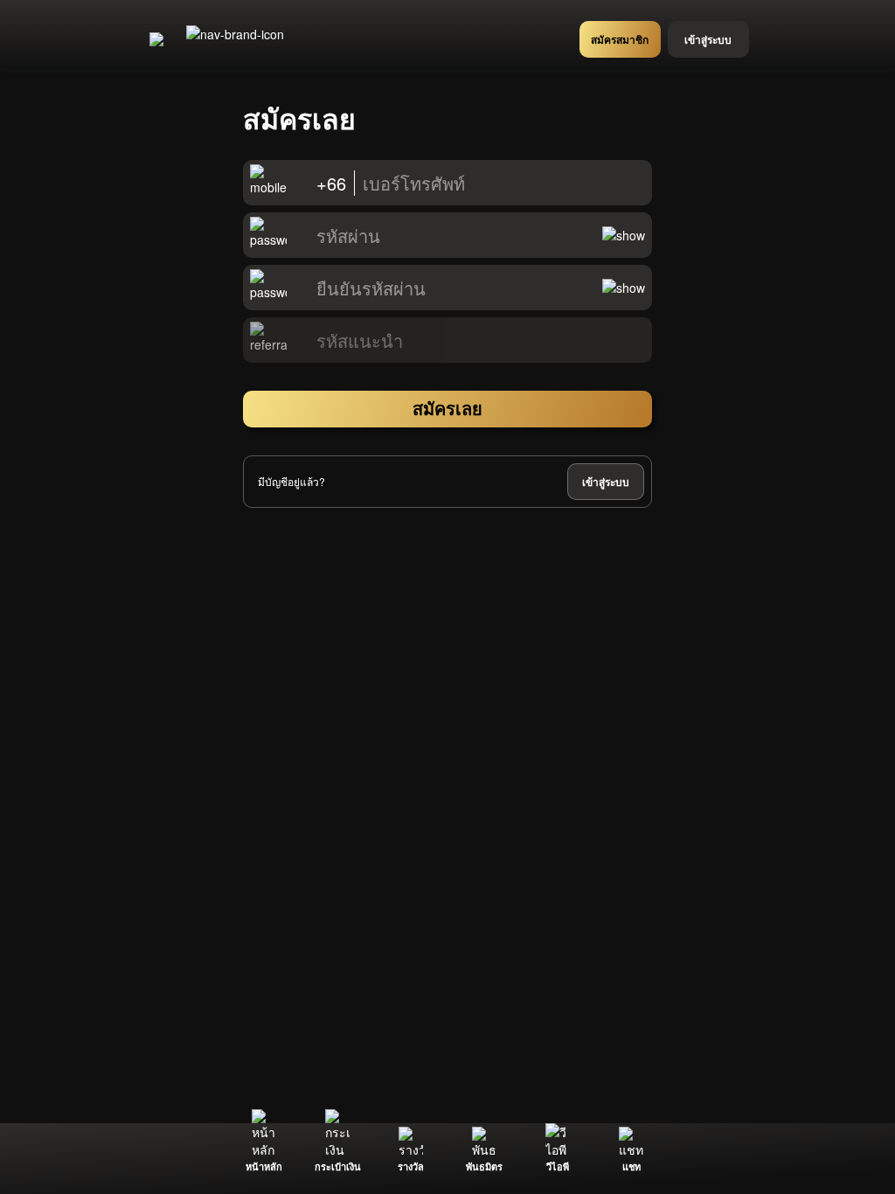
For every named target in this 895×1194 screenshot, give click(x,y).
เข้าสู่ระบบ (605, 481)
